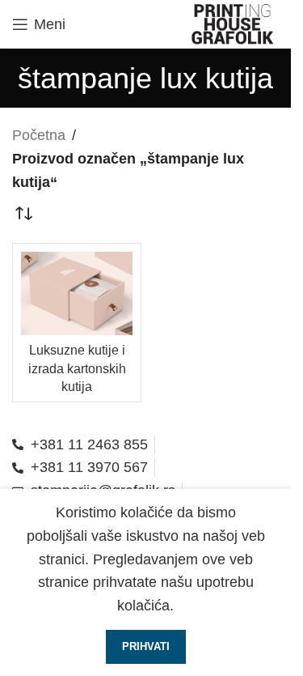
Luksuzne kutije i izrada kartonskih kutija (77, 367)
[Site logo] (233, 23)
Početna (38, 135)
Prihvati (146, 646)
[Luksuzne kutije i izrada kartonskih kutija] (77, 294)
